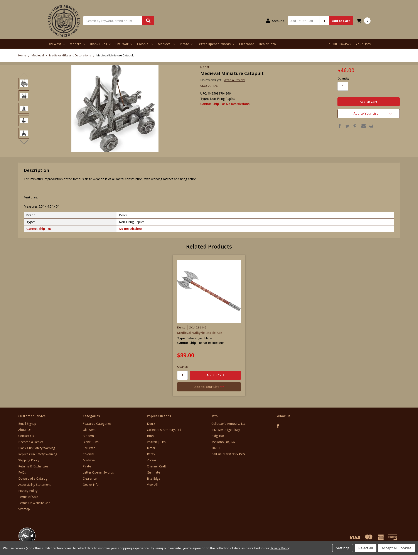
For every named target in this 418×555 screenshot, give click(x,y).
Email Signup (27, 423)
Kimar (151, 448)
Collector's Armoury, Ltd (164, 430)
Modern (76, 44)
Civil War (122, 44)
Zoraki (151, 460)
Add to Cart (341, 21)
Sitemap (24, 509)
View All (152, 484)
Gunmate (153, 472)
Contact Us (26, 436)
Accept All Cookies (396, 548)
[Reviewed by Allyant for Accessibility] (27, 536)
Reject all (365, 548)
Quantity (183, 367)
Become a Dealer (30, 442)
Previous (24, 75)
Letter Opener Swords (214, 44)
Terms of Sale (28, 497)
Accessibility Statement (34, 484)
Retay (151, 454)
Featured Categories (97, 423)
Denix (151, 423)
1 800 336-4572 (340, 44)
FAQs (22, 472)
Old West (54, 44)
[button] (400, 529)
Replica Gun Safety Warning (37, 454)
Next (24, 142)
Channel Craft (156, 466)
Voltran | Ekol (156, 442)
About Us (24, 430)
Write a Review (234, 80)
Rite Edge (153, 478)
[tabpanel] (209, 325)
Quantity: (343, 78)
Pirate (185, 44)
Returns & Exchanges (33, 466)
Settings (342, 548)
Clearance (246, 44)
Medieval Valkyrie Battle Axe (199, 333)
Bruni (150, 436)
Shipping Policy (28, 460)
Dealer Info (267, 44)
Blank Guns (99, 44)
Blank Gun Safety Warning (36, 448)
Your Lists (363, 44)
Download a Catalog (32, 478)
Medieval (165, 44)
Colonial (143, 44)
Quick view (209, 291)
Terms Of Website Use (34, 503)
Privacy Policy (27, 491)
